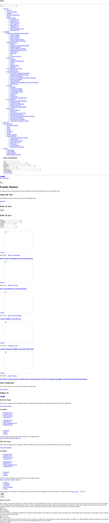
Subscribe (2, 201)
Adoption (12, 59)
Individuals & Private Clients (18, 113)
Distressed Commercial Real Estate (19, 45)
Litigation (9, 85)
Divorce (12, 64)
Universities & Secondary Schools (19, 121)
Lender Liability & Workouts (18, 41)
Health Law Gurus (15, 142)
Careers (9, 16)
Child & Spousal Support (17, 61)
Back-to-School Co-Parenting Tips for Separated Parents (16, 258)
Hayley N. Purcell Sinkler (15, 315)
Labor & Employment (13, 71)
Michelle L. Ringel (13, 285)
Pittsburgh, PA (14, 27)
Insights (9, 130)
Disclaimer (6, 430)
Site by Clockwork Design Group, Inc (10, 438)
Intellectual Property (15, 47)
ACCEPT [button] (82, 491)
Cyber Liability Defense (16, 91)
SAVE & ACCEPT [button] (5, 522)
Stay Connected (4, 178)
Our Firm (9, 10)
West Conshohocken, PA (17, 28)
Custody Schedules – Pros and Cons (10, 319)
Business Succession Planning (18, 101)
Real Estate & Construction (17, 119)
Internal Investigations (16, 79)
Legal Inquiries (11, 151)
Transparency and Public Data (18, 97)
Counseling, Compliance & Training (20, 73)
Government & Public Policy (14, 68)
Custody (12, 62)
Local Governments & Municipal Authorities (22, 116)
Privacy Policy (75, 491)
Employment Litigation (16, 76)
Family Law (10, 58)
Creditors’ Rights (14, 36)
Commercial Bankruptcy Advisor (19, 137)
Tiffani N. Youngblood (14, 255)
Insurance (12, 94)
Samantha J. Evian (13, 345)
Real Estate (13, 53)
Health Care (13, 111)
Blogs (8, 128)
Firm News (10, 131)
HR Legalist (13, 144)
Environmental (14, 93)
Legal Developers (15, 145)
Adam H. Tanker (12, 375)
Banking (12, 44)
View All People (7, 173)
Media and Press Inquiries (14, 154)
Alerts (8, 127)
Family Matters (14, 139)
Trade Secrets (13, 96)
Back (2, 1)
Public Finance (14, 51)
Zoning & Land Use (15, 56)
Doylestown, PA (14, 19)
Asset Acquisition (15, 35)
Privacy (5, 432)
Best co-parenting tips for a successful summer (13, 288)
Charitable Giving (15, 102)
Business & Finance (12, 42)
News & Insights (7, 124)
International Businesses (16, 114)
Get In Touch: (10, 150)
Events (8, 133)
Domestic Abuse (14, 65)
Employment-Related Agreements (19, 74)
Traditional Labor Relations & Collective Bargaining (24, 82)
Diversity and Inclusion (13, 15)
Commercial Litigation (16, 88)
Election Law (13, 70)
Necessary (5, 509)
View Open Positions (5, 406)
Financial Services (15, 110)
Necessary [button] (3, 508)
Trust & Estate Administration (18, 107)
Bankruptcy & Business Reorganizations (18, 33)
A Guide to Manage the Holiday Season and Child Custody (17, 349)
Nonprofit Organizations (16, 117)
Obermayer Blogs (11, 136)
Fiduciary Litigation (15, 105)
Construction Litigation (16, 90)
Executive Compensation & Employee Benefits (23, 78)
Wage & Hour (14, 84)
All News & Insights (12, 125)
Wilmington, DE (14, 30)
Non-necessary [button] (4, 516)
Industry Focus (11, 108)
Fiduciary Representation (17, 39)
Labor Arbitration (15, 81)
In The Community (12, 12)
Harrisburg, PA (14, 21)
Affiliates (9, 13)
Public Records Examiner (17, 147)
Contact (5, 148)
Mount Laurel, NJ (15, 22)
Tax (11, 55)
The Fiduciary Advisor (16, 140)
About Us (6, 8)
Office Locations (11, 18)
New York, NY (14, 24)
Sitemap (5, 433)
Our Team (6, 122)
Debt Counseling (14, 38)
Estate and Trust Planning (17, 104)
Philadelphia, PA (14, 25)
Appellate (12, 87)
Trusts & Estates (11, 99)
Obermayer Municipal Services (18, 50)
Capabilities (6, 31)
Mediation (13, 67)
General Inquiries (11, 153)
